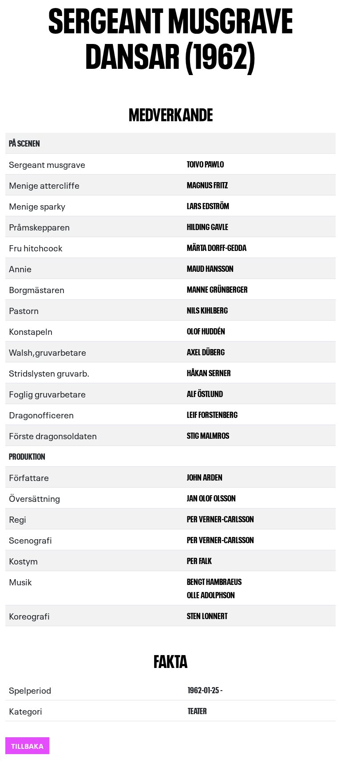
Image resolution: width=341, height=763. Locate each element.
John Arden (204, 476)
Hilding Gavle (207, 226)
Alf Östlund (205, 393)
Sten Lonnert (207, 615)
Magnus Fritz (207, 184)
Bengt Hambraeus (214, 581)
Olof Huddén (206, 330)
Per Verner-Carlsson (220, 518)
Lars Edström (208, 205)
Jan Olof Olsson (211, 497)
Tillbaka (27, 745)
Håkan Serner (209, 372)
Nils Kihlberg (207, 309)
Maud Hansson (210, 268)
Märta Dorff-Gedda (216, 247)
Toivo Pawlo (205, 163)
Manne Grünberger (217, 288)
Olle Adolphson (211, 594)
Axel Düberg (206, 351)
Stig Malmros (208, 435)
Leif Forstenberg (212, 414)
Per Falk (199, 560)
